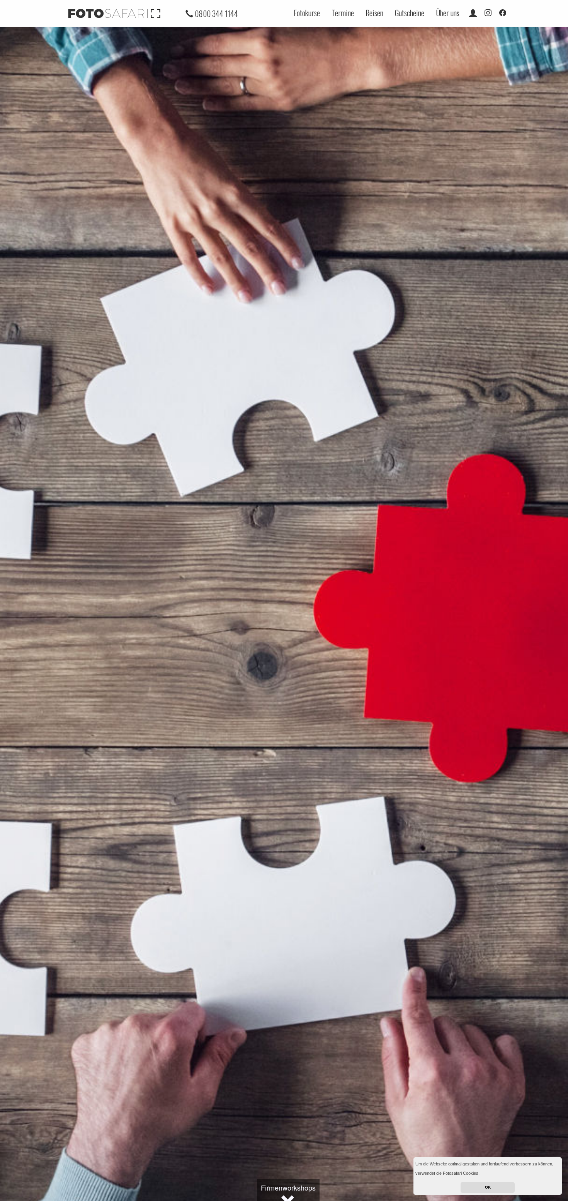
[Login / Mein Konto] (473, 12)
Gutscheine (409, 13)
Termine (343, 13)
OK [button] (488, 1187)
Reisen (374, 13)
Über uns (447, 13)
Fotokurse (307, 13)
